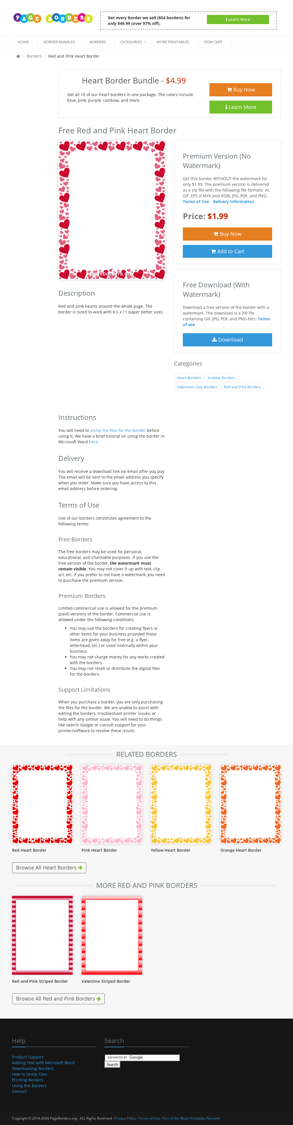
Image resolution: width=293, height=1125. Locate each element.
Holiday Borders (221, 377)
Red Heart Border (29, 850)
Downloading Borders (33, 1068)
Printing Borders (27, 1080)
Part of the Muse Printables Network (191, 1118)
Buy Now (243, 89)
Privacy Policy (125, 1118)
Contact (19, 1091)
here (93, 441)
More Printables (173, 41)
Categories (131, 41)
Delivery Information (233, 201)
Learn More (238, 19)
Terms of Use (196, 201)
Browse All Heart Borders (47, 867)
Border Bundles (59, 41)
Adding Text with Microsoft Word (43, 1062)
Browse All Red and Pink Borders (56, 998)
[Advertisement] (31, 150)
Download (230, 339)
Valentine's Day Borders (197, 386)
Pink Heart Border (99, 850)
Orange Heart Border (241, 850)
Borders (98, 41)
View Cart (213, 41)
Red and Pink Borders (242, 386)
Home (23, 41)
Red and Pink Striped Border (40, 981)
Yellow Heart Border (170, 850)
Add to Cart (230, 251)
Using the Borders (29, 1085)
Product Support (27, 1057)
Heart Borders (189, 377)
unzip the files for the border (118, 430)
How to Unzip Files (29, 1074)
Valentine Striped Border (106, 981)
